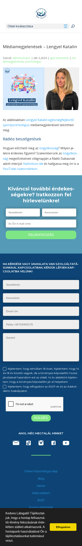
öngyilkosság (48, 148)
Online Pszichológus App (41, 471)
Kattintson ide (33, 164)
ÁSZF (41, 500)
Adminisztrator (21, 58)
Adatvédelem (41, 493)
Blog (41, 478)
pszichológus (33, 61)
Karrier (41, 486)
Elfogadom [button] (63, 527)
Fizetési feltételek (41, 507)
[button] (14, 541)
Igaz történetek (59, 58)
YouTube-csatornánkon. (20, 169)
